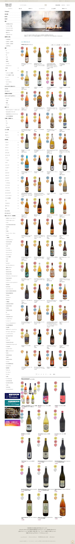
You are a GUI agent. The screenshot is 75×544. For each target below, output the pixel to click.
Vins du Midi (8, 243)
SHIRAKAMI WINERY (9, 303)
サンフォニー (8, 297)
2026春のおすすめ (9, 30)
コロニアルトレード (9, 288)
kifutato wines (8, 271)
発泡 (7, 59)
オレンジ (7, 52)
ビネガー (7, 84)
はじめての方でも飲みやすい (10, 86)
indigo (7, 231)
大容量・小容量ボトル (9, 118)
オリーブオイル (8, 81)
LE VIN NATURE (9, 380)
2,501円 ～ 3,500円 (9, 41)
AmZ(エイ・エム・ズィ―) (10, 218)
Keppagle (7, 284)
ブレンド (7, 137)
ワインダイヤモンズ (9, 389)
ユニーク (7, 104)
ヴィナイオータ (8, 250)
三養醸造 (7, 301)
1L (6, 125)
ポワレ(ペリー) (8, 65)
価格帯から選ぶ (7, 36)
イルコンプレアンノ (9, 239)
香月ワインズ (8, 269)
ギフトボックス (7, 213)
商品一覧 (20, 8)
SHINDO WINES (9, 305)
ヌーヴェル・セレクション (10, 331)
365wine (7, 299)
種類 (5, 48)
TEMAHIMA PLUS (9, 316)
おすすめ (6, 88)
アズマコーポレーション (10, 220)
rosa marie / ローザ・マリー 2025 (60, 433)
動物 (7, 102)
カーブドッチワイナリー (10, 265)
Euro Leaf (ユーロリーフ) (10, 111)
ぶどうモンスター (9, 348)
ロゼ (7, 57)
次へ (50, 374)
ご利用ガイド (30, 8)
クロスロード (8, 280)
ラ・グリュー (8, 372)
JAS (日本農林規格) (9, 116)
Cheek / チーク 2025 (58, 517)
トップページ (10, 8)
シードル (7, 63)
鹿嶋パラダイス (8, 267)
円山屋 (7, 357)
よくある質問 (53, 8)
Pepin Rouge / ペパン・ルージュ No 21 (27, 461)
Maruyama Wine (9, 359)
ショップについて (42, 8)
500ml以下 (8, 127)
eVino (7, 258)
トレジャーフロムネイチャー (11, 323)
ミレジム (7, 361)
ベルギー (7, 160)
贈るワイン (8, 32)
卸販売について (64, 8)
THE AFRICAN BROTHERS (10, 224)
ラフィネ (7, 374)
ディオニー (8, 314)
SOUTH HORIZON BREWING (11, 290)
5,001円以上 (8, 45)
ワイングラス (7, 210)
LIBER (7, 376)
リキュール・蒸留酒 (9, 72)
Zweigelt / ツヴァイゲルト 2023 (60, 405)
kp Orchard (8, 286)
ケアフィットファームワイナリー (12, 282)
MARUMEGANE (9, 355)
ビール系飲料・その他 (10, 75)
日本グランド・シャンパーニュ (11, 329)
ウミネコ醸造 (8, 256)
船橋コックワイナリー (10, 350)
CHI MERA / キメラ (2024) (25, 433)
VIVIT (7, 246)
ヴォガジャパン (8, 254)
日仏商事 (7, 327)
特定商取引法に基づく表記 (43, 536)
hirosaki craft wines (9, 342)
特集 (5, 21)
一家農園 (7, 237)
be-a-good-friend (9, 335)
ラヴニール (8, 370)
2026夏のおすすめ (9, 23)
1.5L (7, 123)
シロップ (7, 79)
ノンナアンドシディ (9, 333)
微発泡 (7, 61)
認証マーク (7, 107)
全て (22, 41)
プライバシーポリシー (33, 536)
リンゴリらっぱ (8, 378)
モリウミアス (8, 365)
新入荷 (6, 16)
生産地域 (6, 139)
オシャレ (7, 98)
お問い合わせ (52, 536)
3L (6, 120)
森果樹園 (7, 367)
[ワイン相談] (72, 541)
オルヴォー (8, 263)
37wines (7, 295)
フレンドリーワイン (9, 28)
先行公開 (6, 14)
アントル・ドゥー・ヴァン (10, 233)
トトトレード (8, 320)
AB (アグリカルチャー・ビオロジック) (12, 109)
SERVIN (7, 308)
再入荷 (6, 18)
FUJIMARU (8, 346)
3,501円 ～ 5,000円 (9, 43)
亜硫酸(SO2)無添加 (8, 93)
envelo (7, 235)
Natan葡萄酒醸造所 (9, 325)
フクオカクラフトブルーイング (11, 344)
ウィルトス (8, 248)
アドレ (7, 222)
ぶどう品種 (7, 129)
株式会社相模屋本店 (9, 293)
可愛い (7, 100)
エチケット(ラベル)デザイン (10, 95)
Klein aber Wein (9, 273)
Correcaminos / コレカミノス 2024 (44, 433)
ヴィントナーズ (8, 252)
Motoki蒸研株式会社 (9, 363)
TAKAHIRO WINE (9, 310)
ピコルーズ (8, 340)
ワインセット (7, 91)
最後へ (54, 374)
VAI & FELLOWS (9, 241)
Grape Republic (9, 278)
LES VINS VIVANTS (9, 382)
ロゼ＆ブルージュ (9, 34)
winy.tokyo (8, 387)
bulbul (7, 352)
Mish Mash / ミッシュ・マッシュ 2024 (44, 405)
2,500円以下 (8, 39)
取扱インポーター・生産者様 (10, 215)
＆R (6, 228)
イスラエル (8, 182)
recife (7, 385)
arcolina (7, 226)
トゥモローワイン (9, 318)
